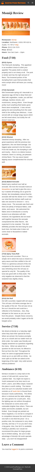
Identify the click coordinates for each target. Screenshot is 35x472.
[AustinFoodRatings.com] (13, 3)
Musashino (6, 189)
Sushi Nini (16, 391)
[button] (28, 3)
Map (16, 45)
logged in (15, 449)
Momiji (14, 40)
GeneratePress (17, 469)
